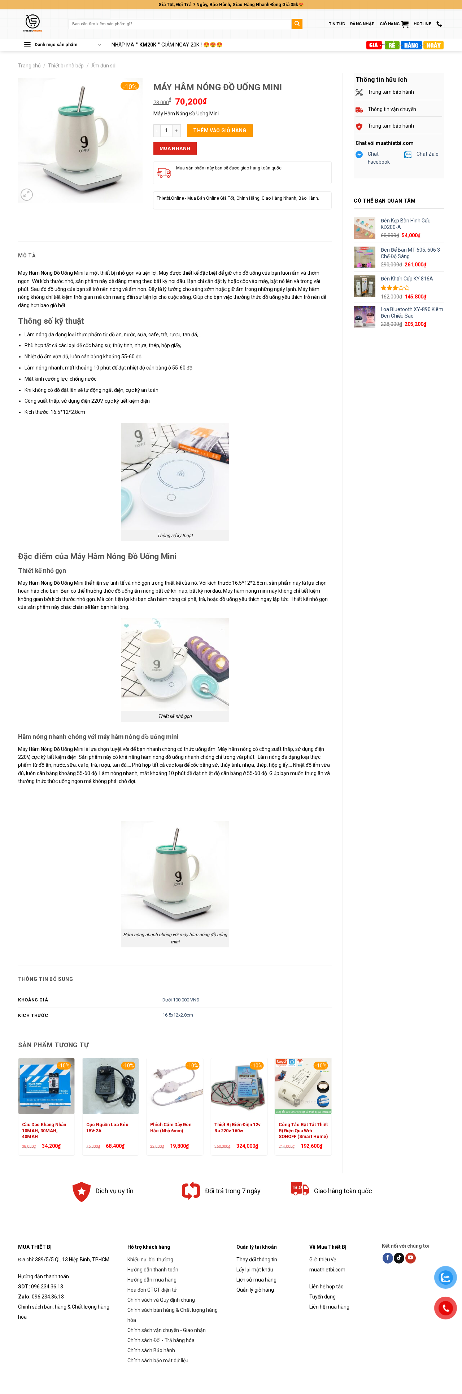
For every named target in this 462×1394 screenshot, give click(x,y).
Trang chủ (29, 65)
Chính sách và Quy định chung (161, 1300)
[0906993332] (440, 24)
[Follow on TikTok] (399, 1258)
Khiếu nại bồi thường (150, 1259)
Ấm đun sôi (104, 65)
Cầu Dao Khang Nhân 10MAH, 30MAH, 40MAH (44, 1130)
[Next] (331, 1109)
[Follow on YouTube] (410, 1258)
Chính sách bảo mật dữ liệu (157, 1360)
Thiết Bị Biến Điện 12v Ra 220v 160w (237, 1127)
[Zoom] (27, 195)
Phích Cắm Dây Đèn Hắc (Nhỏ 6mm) (170, 1127)
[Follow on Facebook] (388, 1258)
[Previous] (18, 1109)
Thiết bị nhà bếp (66, 65)
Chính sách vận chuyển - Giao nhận (166, 1330)
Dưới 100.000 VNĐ (180, 1000)
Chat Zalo (428, 154)
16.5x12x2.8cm (177, 1015)
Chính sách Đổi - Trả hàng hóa (161, 1340)
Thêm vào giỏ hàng (219, 130)
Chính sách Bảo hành (151, 1350)
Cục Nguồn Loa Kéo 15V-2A (107, 1127)
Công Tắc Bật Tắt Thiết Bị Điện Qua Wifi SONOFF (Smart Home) (303, 1130)
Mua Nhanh (175, 148)
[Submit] (297, 24)
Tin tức (337, 24)
